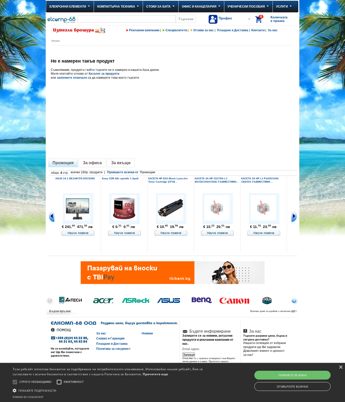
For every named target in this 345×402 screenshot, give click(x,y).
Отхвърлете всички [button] (292, 386)
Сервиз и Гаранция (110, 338)
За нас (272, 30)
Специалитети (176, 30)
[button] (116, 390)
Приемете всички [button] (292, 375)
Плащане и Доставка (232, 30)
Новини (147, 333)
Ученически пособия (246, 6)
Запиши (188, 355)
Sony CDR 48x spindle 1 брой (120, 178)
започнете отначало (72, 77)
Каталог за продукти (104, 73)
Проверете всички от (131, 172)
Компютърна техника (116, 6)
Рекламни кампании (144, 30)
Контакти (258, 30)
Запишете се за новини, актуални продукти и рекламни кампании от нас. (207, 339)
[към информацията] (78, 233)
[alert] (172, 382)
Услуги (282, 6)
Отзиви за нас (203, 30)
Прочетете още (155, 374)
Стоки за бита (158, 6)
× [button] (340, 367)
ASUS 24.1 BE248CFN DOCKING (75, 178)
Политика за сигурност (113, 349)
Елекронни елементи (68, 6)
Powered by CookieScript (28, 397)
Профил (225, 18)
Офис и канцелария (199, 6)
